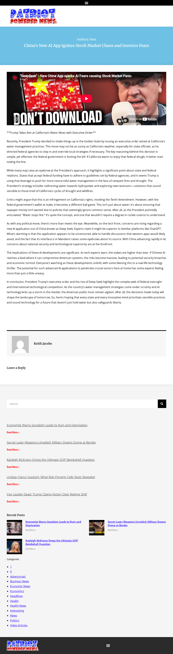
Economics (17, 591)
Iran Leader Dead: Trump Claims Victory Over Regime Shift (47, 494)
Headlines (82, 39)
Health (14, 601)
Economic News (20, 586)
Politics (14, 620)
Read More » (13, 432)
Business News (19, 581)
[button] (86, 3)
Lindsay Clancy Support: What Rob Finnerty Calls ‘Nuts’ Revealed (51, 477)
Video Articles (19, 625)
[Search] (162, 404)
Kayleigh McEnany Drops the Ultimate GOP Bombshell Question (51, 460)
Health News (18, 606)
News (93, 39)
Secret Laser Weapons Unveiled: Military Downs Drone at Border (51, 442)
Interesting (17, 610)
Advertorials (18, 576)
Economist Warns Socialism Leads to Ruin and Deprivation (47, 425)
